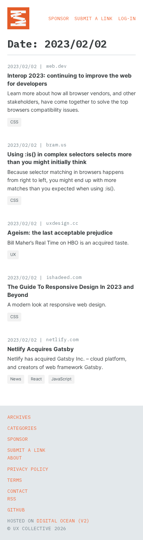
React (36, 378)
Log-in (127, 18)
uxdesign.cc (62, 223)
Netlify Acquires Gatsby (40, 349)
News (15, 378)
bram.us (56, 145)
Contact (17, 491)
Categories (22, 428)
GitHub (16, 510)
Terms (14, 480)
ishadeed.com (63, 277)
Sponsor (58, 18)
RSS (11, 499)
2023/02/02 (22, 66)
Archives (19, 417)
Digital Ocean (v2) (63, 521)
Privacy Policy (27, 469)
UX (13, 254)
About (14, 458)
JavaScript (61, 378)
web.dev (56, 66)
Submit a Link (93, 18)
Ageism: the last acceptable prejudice (60, 232)
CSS (14, 121)
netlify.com (62, 339)
